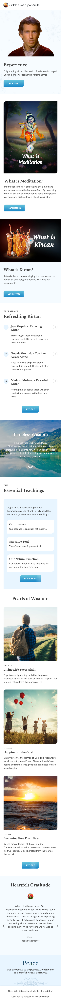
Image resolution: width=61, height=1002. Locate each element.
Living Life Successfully (20, 669)
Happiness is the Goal (18, 752)
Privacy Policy (42, 996)
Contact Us (17, 996)
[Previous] (4, 926)
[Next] (56, 926)
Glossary (29, 996)
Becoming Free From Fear (21, 838)
